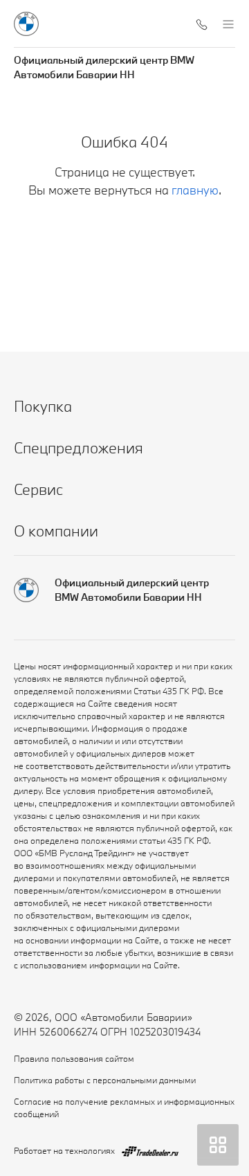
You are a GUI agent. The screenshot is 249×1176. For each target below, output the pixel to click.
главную (195, 190)
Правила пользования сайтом (74, 1058)
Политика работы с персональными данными (105, 1079)
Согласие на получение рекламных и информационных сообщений (124, 1107)
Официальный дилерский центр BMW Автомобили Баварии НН (104, 67)
